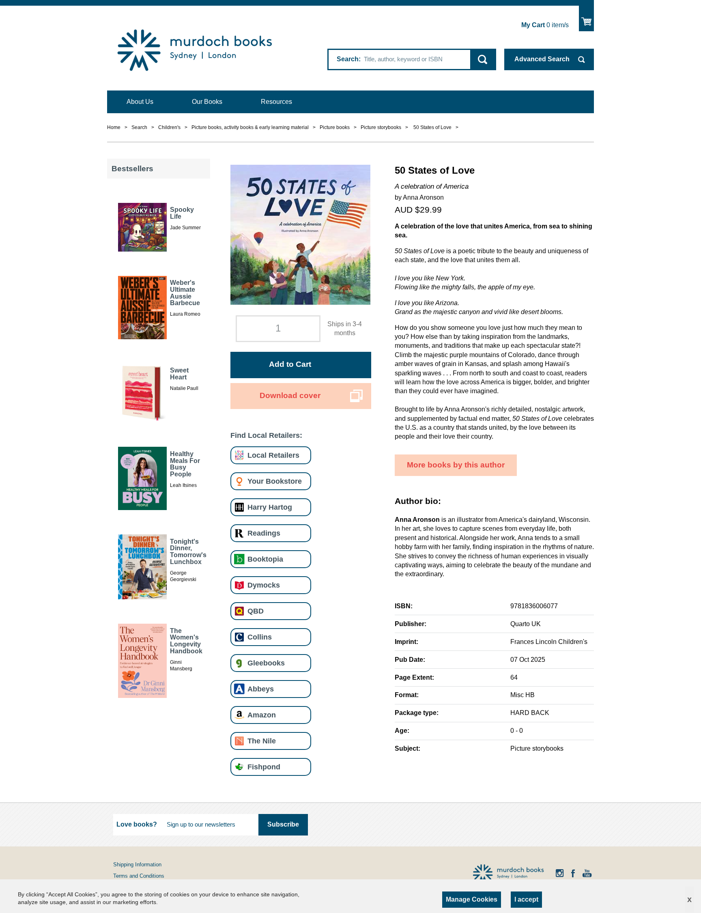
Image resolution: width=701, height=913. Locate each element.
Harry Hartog (269, 507)
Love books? (136, 824)
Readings (263, 533)
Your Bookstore (274, 481)
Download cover (290, 395)
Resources (276, 101)
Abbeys (260, 689)
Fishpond (263, 766)
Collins (259, 637)
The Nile (261, 740)
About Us (140, 101)
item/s (545, 25)
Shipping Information (137, 864)
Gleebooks (266, 663)
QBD (255, 611)
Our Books (207, 101)
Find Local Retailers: (266, 435)
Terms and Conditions (138, 876)
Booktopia (265, 559)
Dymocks (263, 585)
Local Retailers (273, 455)
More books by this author (456, 465)
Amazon (261, 715)
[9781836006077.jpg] (300, 233)
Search (348, 59)
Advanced (542, 59)
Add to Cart (290, 364)
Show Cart (586, 18)
